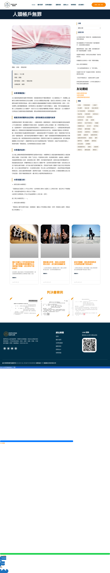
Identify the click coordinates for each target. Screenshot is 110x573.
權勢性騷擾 (87, 129)
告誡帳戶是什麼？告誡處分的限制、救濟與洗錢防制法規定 (89, 73)
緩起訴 (90, 138)
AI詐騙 (79, 105)
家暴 (87, 120)
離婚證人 (95, 149)
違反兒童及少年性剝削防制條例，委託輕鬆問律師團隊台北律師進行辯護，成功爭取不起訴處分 (23, 265)
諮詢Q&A (65, 4)
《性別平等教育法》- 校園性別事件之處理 (88, 78)
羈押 (96, 138)
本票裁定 (80, 129)
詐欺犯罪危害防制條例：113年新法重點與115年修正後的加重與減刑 (88, 82)
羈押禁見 (80, 141)
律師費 (92, 120)
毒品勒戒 (80, 132)
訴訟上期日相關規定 (82, 64)
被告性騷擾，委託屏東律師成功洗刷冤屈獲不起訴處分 (85, 263)
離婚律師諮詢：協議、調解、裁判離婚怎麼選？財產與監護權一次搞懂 (88, 50)
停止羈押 (80, 108)
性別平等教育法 (88, 123)
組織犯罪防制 (94, 135)
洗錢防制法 (87, 132)
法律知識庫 (48, 4)
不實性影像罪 (87, 105)
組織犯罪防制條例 (82, 138)
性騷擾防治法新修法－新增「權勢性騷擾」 (88, 60)
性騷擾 (96, 123)
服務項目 (58, 4)
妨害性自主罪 (81, 117)
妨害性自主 (95, 114)
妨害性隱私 (89, 117)
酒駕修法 (80, 149)
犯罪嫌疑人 (95, 132)
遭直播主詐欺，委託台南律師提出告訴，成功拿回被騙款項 (54, 263)
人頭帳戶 (95, 105)
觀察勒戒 (94, 141)
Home (33, 4)
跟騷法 (89, 146)
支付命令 (89, 126)
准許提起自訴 (91, 111)
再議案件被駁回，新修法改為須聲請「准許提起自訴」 (89, 55)
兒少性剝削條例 (81, 111)
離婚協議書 (87, 149)
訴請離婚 (88, 143)
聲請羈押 (87, 141)
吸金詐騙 (80, 114)
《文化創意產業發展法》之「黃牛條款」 (87, 68)
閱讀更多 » (14, 277)
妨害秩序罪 (80, 120)
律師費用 (73, 4)
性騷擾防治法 (81, 126)
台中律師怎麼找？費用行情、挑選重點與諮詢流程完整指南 (89, 38)
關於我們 (40, 4)
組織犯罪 (86, 135)
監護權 (79, 135)
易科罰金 (96, 126)
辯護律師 (96, 146)
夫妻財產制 (87, 114)
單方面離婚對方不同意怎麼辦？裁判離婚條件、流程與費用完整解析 (88, 44)
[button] (12, 307)
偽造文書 (87, 108)
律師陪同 (80, 123)
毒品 (94, 129)
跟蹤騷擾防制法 (81, 146)
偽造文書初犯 (95, 108)
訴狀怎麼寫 (80, 143)
